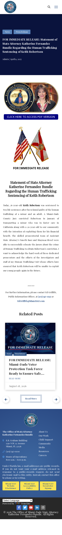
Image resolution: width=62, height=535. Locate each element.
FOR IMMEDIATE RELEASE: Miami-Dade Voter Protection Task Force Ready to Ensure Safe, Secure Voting (30, 369)
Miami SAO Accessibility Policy (29, 485)
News (7, 31)
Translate (25, 503)
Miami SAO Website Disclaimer (10, 485)
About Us (43, 431)
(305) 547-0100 (13, 451)
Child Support (46, 439)
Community (45, 443)
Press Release (22, 31)
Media (42, 447)
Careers (43, 455)
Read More (15, 378)
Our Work (43, 435)
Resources (44, 451)
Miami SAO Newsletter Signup (48, 485)
